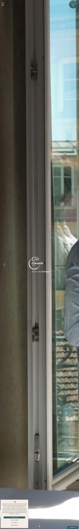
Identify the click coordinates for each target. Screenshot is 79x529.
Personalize (14, 522)
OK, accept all (14, 517)
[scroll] (39, 526)
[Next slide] (75, 264)
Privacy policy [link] (14, 525)
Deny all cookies (14, 520)
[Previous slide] (4, 264)
